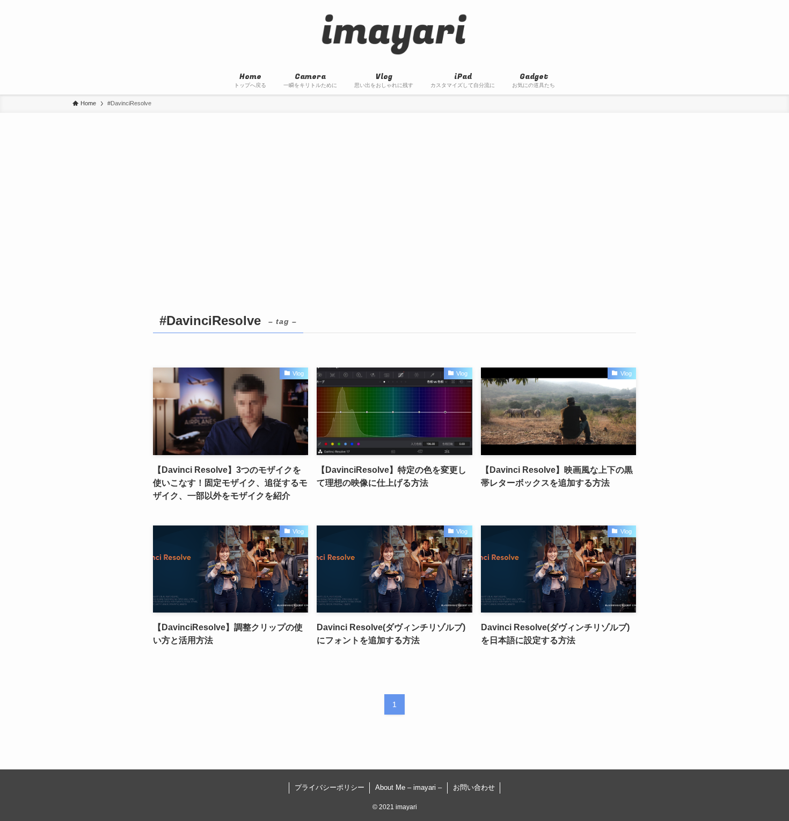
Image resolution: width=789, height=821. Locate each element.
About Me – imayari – (408, 787)
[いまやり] (394, 34)
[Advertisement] (394, 193)
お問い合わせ (474, 787)
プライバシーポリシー (329, 787)
